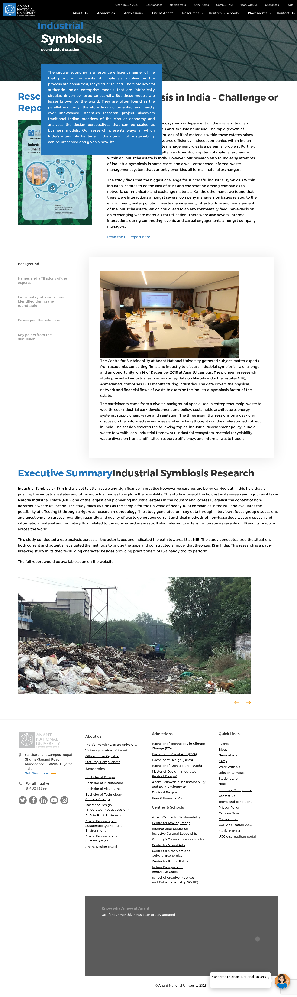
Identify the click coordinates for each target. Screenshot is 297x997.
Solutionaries (154, 4)
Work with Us (249, 4)
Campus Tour (224, 4)
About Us (80, 13)
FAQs (289, 4)
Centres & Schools (224, 13)
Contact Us (286, 13)
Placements (257, 13)
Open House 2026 (126, 4)
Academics (106, 13)
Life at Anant (162, 13)
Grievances (272, 4)
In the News (201, 4)
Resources (190, 13)
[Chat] (282, 981)
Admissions (133, 13)
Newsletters (178, 4)
